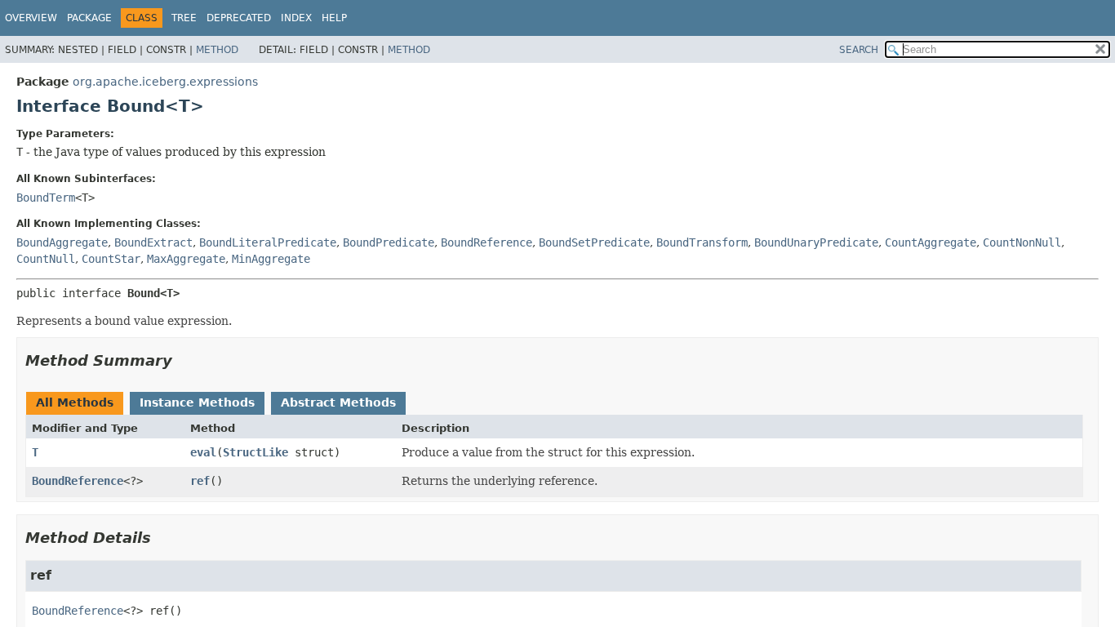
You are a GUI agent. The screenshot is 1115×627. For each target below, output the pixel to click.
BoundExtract (153, 242)
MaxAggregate (186, 258)
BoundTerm (45, 197)
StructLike (255, 452)
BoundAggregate (62, 242)
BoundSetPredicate (594, 242)
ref (200, 480)
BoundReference (486, 242)
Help (334, 18)
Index (296, 18)
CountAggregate (930, 242)
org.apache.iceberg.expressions (165, 81)
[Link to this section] (183, 360)
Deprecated (239, 18)
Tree (184, 18)
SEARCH (858, 50)
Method (217, 50)
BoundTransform (702, 242)
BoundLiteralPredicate (267, 242)
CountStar (111, 258)
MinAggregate (271, 258)
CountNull (45, 258)
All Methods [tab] (74, 402)
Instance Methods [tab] (197, 402)
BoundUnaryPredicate (816, 242)
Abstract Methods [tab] (338, 402)
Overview (31, 18)
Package (89, 18)
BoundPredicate (388, 242)
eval (203, 452)
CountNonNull (1022, 242)
